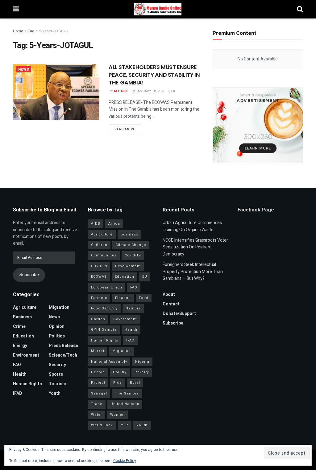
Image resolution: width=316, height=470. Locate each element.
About (169, 294)
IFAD (17, 393)
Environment (26, 355)
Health (20, 374)
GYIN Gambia (104, 329)
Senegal (99, 393)
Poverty (142, 372)
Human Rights (27, 384)
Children (99, 244)
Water (96, 414)
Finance (123, 297)
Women (117, 414)
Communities (104, 255)
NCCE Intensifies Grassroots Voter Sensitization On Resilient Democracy (195, 247)
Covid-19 (133, 255)
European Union (106, 287)
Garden (98, 319)
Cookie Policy (124, 461)
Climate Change (130, 244)
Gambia (133, 308)
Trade (96, 404)
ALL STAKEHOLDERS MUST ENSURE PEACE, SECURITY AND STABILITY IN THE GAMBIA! (154, 74)
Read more (124, 129)
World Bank (102, 425)
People (98, 372)
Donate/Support (179, 313)
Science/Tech (63, 355)
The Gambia (127, 393)
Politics (57, 336)
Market (97, 351)
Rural (135, 382)
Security (57, 365)
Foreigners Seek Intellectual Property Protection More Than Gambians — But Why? (193, 271)
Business (22, 317)
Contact (171, 304)
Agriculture (24, 307)
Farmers (99, 297)
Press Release (63, 345)
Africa (114, 223)
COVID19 (99, 266)
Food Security (104, 308)
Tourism (57, 384)
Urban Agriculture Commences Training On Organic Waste (192, 226)
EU (144, 276)
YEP (124, 425)
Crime (19, 326)
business (129, 234)
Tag (31, 31)
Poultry (120, 372)
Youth (54, 393)
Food (143, 297)
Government (125, 319)
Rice (117, 382)
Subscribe (29, 275)
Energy (20, 345)
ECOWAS (99, 276)
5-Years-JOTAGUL (54, 31)
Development (128, 266)
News (23, 69)
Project (98, 382)
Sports (56, 374)
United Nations (124, 404)
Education (23, 336)
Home (18, 31)
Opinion (56, 326)
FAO (17, 365)
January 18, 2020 (150, 91)
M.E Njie (121, 91)
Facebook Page (256, 210)
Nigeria (142, 361)
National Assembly (109, 361)
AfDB (95, 223)
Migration (59, 307)
